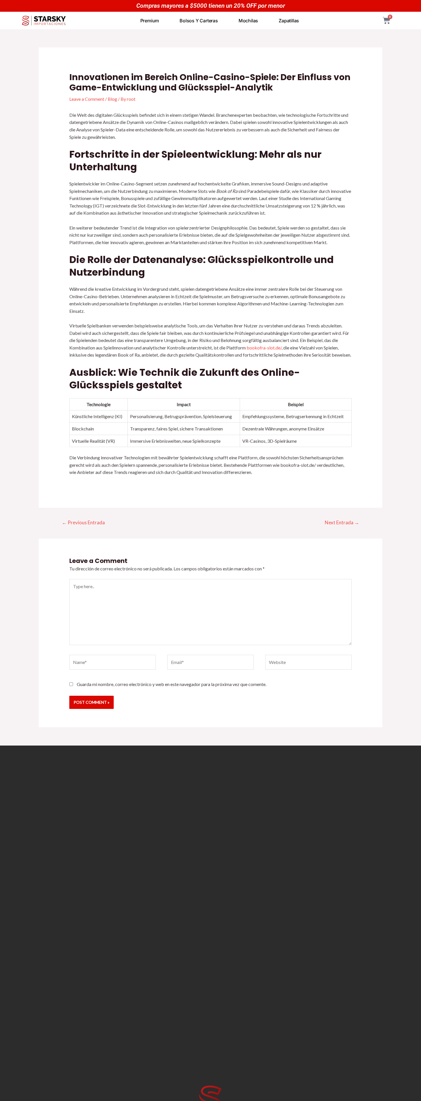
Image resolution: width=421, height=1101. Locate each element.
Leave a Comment (86, 99)
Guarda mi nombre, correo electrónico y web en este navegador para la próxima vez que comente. (171, 684)
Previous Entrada (83, 522)
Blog (112, 99)
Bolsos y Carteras (199, 20)
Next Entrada (342, 522)
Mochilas (248, 20)
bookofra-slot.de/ (264, 347)
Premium (149, 20)
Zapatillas (289, 20)
